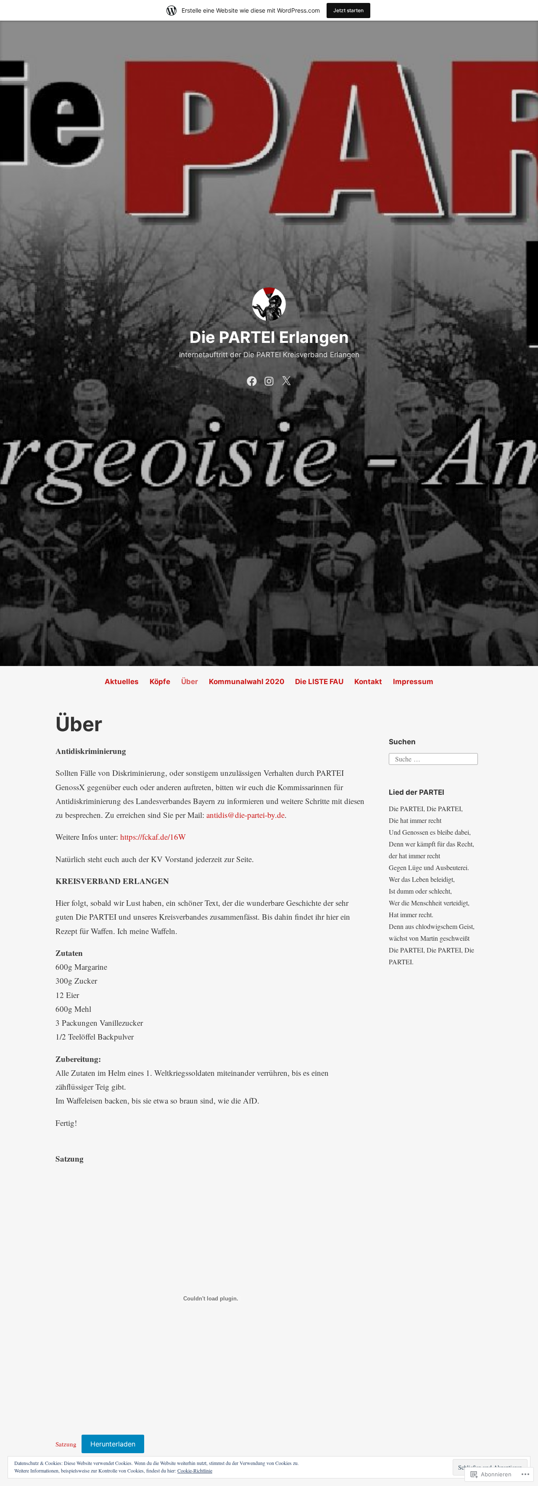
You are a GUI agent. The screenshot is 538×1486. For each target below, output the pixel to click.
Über (189, 681)
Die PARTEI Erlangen (269, 337)
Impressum (413, 681)
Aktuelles (122, 681)
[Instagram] (269, 379)
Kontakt (368, 681)
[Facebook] (252, 379)
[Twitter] (286, 379)
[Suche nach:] (433, 757)
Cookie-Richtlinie (194, 1470)
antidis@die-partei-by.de (245, 814)
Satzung (65, 1444)
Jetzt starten (348, 10)
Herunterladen (112, 1444)
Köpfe (160, 681)
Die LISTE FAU (319, 681)
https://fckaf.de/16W (153, 836)
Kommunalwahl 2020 (247, 681)
